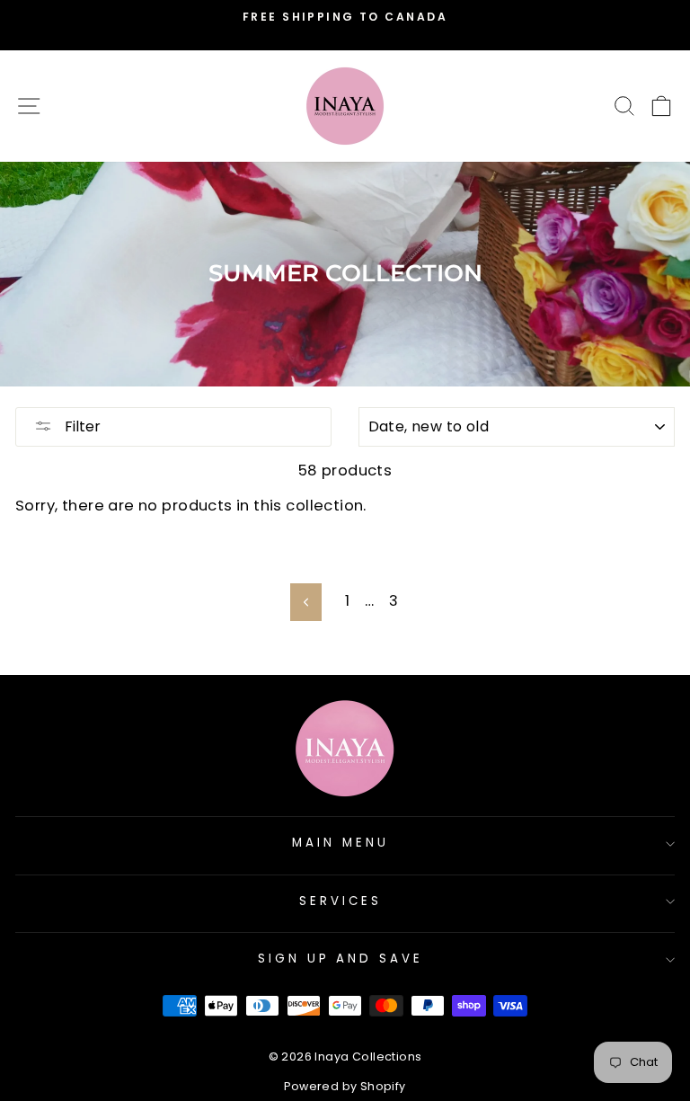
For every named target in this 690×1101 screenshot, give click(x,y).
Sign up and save (341, 958)
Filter (81, 426)
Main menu (340, 842)
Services (340, 901)
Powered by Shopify (344, 1086)
